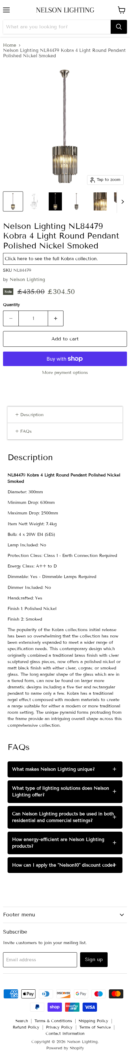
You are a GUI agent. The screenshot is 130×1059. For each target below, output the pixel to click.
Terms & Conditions (53, 1021)
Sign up (94, 959)
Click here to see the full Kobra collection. (51, 258)
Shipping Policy (93, 1021)
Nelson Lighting (27, 279)
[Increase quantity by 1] (55, 318)
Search (21, 1021)
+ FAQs (23, 431)
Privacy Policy (59, 1027)
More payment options (65, 372)
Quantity (11, 305)
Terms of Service (95, 1027)
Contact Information (65, 1033)
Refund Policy (26, 1027)
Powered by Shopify (65, 1048)
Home (9, 45)
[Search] (119, 27)
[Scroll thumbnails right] (121, 202)
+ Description (29, 414)
